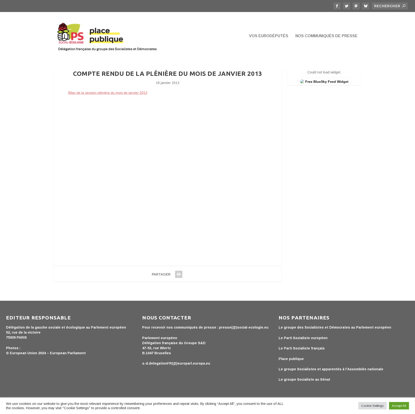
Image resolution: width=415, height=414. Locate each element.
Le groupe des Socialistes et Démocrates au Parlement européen (335, 327)
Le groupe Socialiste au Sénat (304, 379)
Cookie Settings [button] (372, 406)
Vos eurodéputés (268, 36)
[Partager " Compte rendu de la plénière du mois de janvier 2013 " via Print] (178, 274)
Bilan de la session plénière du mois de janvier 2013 (107, 93)
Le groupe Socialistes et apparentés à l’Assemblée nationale (331, 369)
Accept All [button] (399, 406)
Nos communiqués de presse (326, 36)
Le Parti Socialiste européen (303, 338)
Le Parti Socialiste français (302, 348)
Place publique (291, 359)
